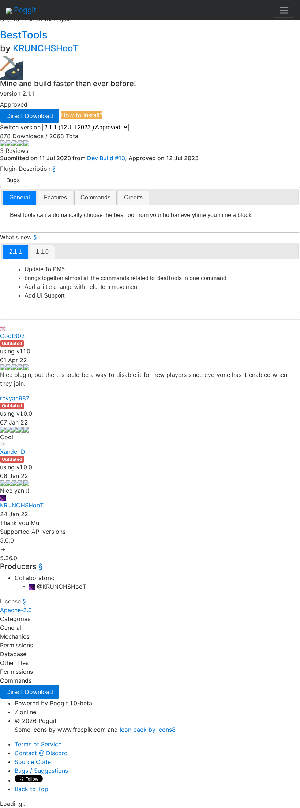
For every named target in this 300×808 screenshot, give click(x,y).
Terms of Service (38, 744)
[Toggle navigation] (284, 10)
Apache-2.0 (16, 610)
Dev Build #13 (106, 158)
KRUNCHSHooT (45, 48)
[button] (29, 116)
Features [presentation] (55, 197)
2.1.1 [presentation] (15, 252)
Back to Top (31, 789)
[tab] (19, 198)
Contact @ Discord (41, 753)
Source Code (33, 761)
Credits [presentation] (133, 197)
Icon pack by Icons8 (148, 729)
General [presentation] (19, 197)
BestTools (25, 35)
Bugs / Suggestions (41, 770)
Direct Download (29, 116)
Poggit (24, 9)
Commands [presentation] (95, 197)
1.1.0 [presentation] (42, 252)
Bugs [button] (13, 180)
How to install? (81, 115)
